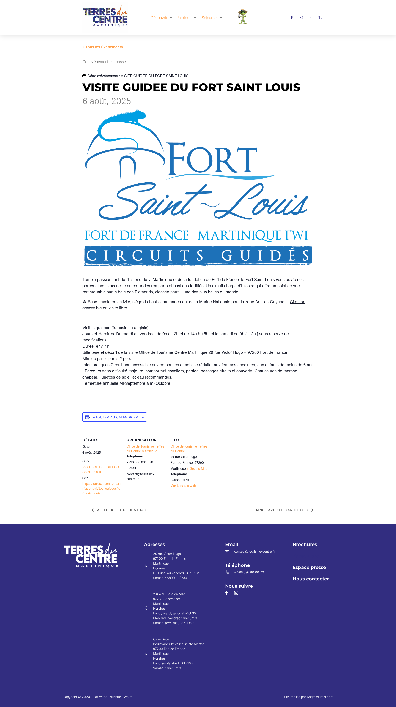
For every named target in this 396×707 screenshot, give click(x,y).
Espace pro (306, 556)
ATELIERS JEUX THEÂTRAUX (122, 510)
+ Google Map (197, 468)
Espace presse (309, 567)
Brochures (305, 544)
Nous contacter (311, 578)
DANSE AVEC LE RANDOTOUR (281, 510)
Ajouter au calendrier (115, 417)
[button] (161, 18)
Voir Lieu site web (183, 485)
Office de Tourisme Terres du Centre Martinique (145, 448)
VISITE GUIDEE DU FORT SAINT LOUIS (101, 469)
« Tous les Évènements (102, 46)
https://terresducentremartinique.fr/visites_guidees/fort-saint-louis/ (101, 488)
